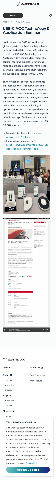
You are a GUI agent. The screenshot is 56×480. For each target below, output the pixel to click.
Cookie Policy (32, 463)
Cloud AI (7, 375)
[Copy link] (50, 15)
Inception (9, 385)
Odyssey (9, 389)
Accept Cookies (28, 470)
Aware (8, 416)
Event (13, 15)
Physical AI (9, 411)
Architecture (36, 380)
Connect (9, 380)
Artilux (28, 4)
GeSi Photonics (37, 375)
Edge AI (7, 395)
